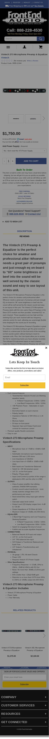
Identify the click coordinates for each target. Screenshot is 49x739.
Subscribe (24, 385)
